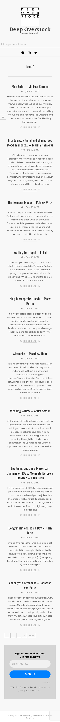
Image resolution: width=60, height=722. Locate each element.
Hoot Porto (37, 715)
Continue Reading (30, 127)
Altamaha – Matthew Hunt (30, 353)
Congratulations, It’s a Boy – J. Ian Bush (30, 530)
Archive (46, 682)
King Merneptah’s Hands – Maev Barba (30, 301)
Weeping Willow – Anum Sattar (30, 410)
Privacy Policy (14, 715)
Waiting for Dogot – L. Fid (30, 252)
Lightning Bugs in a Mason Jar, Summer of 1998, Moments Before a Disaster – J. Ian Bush (30, 473)
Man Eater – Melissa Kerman (30, 86)
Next (31, 635)
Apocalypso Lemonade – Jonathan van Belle (30, 585)
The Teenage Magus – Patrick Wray (30, 202)
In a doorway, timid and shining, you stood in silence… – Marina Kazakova (30, 143)
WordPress (30, 717)
